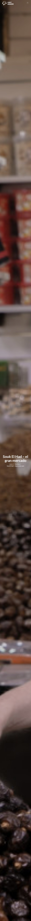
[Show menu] (27, 3)
